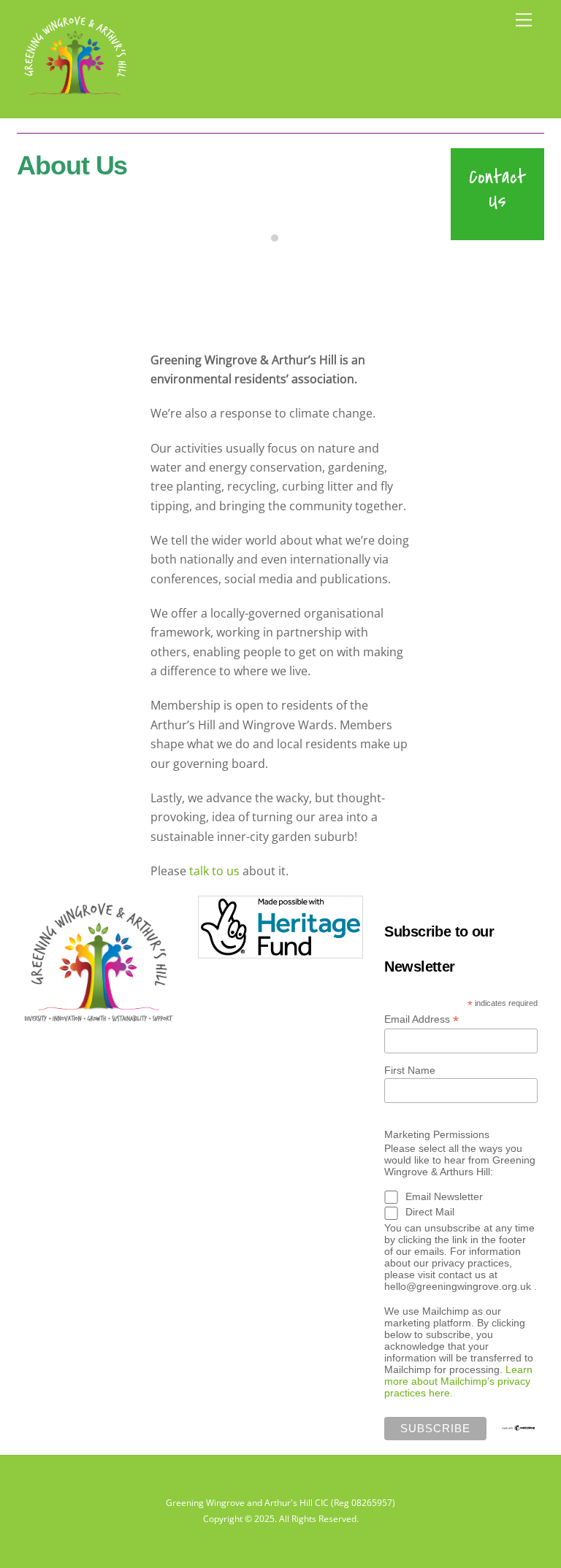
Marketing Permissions (436, 1134)
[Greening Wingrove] (75, 99)
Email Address (421, 1019)
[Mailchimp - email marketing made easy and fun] (519, 1425)
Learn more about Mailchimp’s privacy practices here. (458, 1381)
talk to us (214, 871)
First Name (409, 1070)
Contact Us (497, 189)
